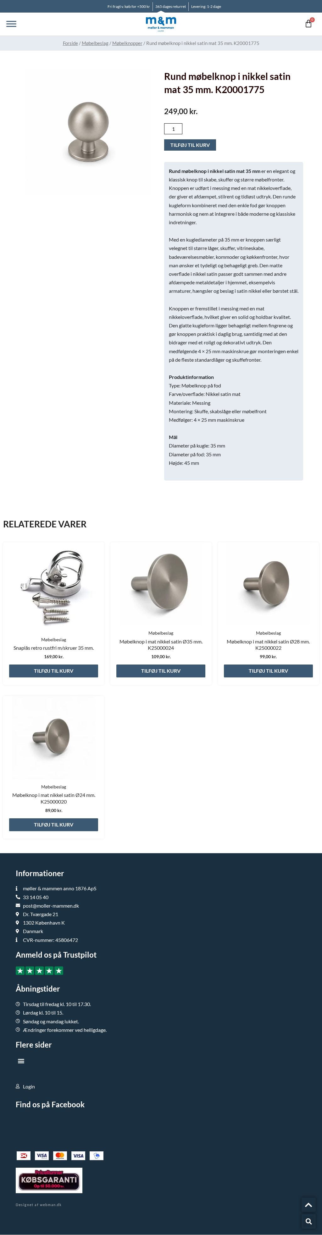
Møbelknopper (127, 43)
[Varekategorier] (11, 24)
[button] (21, 1061)
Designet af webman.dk (39, 1205)
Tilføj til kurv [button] (53, 671)
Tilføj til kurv (190, 145)
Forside (70, 43)
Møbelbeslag (95, 43)
